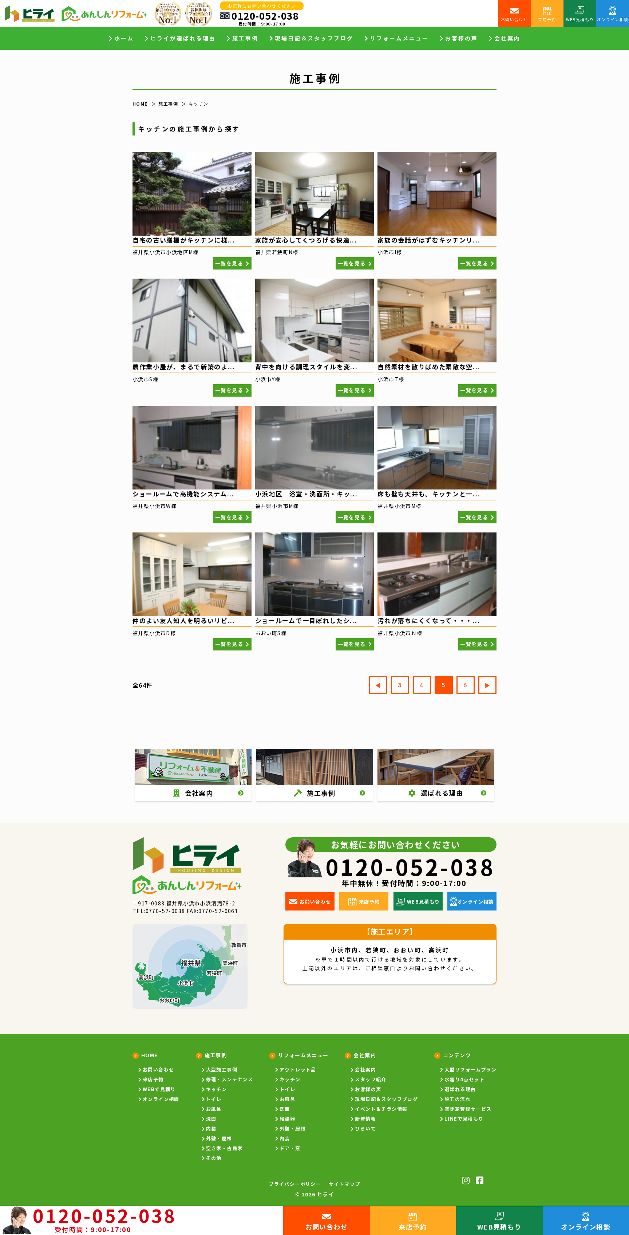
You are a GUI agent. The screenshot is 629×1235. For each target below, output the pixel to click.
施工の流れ (457, 1099)
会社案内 (365, 1069)
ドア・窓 (290, 1148)
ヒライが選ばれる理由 (183, 38)
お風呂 (214, 1108)
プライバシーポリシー (295, 1183)
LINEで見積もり (464, 1118)
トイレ (214, 1099)
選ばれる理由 (460, 1089)
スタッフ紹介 (370, 1079)
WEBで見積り (159, 1089)
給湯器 (287, 1118)
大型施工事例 (221, 1069)
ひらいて (365, 1128)
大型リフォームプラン (470, 1069)
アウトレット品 (298, 1069)
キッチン (216, 1089)
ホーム (124, 38)
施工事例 (216, 1055)
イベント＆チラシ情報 (381, 1108)
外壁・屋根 (219, 1138)
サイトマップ (344, 1183)
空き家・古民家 (224, 1148)
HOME (149, 1055)
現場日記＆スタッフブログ (314, 38)
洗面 (211, 1118)
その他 (214, 1158)
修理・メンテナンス (229, 1079)
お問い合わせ (158, 1069)
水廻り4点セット (464, 1079)
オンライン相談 (161, 1099)
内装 (211, 1128)
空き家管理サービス (468, 1108)
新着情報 (365, 1118)
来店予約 (153, 1079)
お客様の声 (461, 38)
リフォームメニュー (303, 1055)
